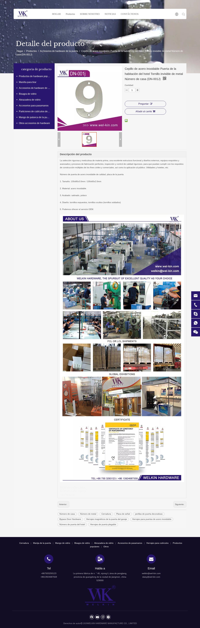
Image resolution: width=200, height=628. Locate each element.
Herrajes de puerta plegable (103, 524)
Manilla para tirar (27, 82)
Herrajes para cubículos (157, 543)
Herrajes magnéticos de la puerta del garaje (106, 519)
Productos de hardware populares (36, 76)
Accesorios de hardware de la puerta (36, 88)
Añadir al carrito (144, 111)
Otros (106, 546)
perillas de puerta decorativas (149, 514)
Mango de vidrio (62, 543)
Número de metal (88, 514)
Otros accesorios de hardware (34, 123)
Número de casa (67, 514)
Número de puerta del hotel (72, 524)
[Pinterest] (108, 617)
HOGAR (56, 14)
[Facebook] (91, 617)
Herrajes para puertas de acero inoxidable (151, 519)
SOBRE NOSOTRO (90, 14)
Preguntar (143, 104)
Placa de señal (123, 514)
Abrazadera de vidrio (30, 99)
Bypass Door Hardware (70, 519)
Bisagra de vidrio (27, 94)
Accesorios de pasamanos (130, 543)
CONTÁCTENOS (130, 14)
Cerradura (106, 514)
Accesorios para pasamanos (33, 105)
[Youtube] (97, 617)
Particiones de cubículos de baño (36, 111)
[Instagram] (103, 617)
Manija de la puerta (42, 543)
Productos (70, 14)
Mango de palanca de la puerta (35, 117)
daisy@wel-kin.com (151, 577)
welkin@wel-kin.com (151, 573)
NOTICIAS (110, 14)
